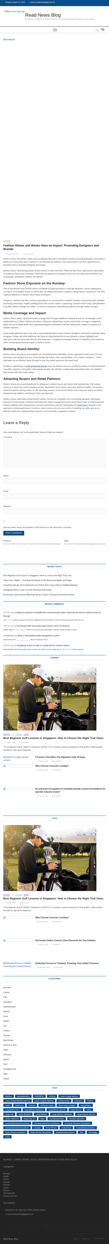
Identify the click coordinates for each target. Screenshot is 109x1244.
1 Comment (56, 944)
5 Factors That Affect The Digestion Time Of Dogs (60, 757)
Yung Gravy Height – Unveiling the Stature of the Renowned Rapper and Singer (37, 580)
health (7, 1105)
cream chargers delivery (44, 1100)
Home (76, 1239)
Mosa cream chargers (67, 1105)
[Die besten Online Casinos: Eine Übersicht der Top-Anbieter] (18, 949)
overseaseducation (56, 1118)
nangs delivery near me (86, 1114)
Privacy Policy (99, 1238)
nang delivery (86, 1105)
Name (6, 476)
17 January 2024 (42, 944)
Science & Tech (9, 1045)
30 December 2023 (43, 967)
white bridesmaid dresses (36, 366)
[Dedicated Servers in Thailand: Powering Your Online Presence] (18, 965)
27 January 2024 (42, 796)
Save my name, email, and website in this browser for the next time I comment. (37, 527)
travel (7, 1136)
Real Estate (8, 1040)
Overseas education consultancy (47, 1123)
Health (6, 1021)
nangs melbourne (11, 1118)
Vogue (6, 1079)
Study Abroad (51, 1127)
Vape (5, 1074)
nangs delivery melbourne (62, 1114)
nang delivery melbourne (34, 1109)
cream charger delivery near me (17, 1100)
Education (7, 1002)
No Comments (28, 254)
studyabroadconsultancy (85, 1127)
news (42, 1118)
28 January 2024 (42, 770)
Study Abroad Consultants (41, 1132)
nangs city (9, 1114)
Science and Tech (10, 1196)
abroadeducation (23, 1096)
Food (5, 1016)
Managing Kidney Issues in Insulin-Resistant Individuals (27, 590)
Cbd (5, 997)
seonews (37, 1127)
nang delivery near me (57, 1109)
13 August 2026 (10, 742)
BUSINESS (39, 1096)
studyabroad (66, 1127)
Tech (5, 1064)
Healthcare (19, 1105)
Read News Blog (43, 15)
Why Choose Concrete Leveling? (52, 766)
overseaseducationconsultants (17, 1127)
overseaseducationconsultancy (17, 1123)
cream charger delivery (69, 1096)
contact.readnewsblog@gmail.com (42, 2)
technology (93, 1132)
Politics (6, 1031)
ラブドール (8, 613)
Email (6, 491)
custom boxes (63, 1100)
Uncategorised (9, 1069)
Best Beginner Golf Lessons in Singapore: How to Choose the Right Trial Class (37, 576)
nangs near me (29, 1118)
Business (6, 734)
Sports (6, 1059)
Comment (8, 437)
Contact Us (86, 1239)
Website (7, 506)
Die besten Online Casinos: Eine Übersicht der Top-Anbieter (65, 940)
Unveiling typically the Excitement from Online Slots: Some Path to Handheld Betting (40, 585)
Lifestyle (32, 1105)
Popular (18, 734)
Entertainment (9, 1007)
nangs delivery (41, 1114)
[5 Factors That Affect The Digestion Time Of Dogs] (18, 759)
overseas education (76, 1118)
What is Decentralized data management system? (38, 636)
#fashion (8, 1096)
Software (7, 1055)
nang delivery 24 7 (12, 1109)
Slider (26, 734)
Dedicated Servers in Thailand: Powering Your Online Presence (67, 963)
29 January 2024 (42, 761)
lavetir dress (82, 405)
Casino (6, 992)
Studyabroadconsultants (65, 1132)
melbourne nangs (46, 1105)
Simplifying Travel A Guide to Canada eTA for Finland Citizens (43, 646)
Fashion (6, 241)
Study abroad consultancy (15, 1132)
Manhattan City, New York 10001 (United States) (25, 1210)
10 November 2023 (12, 254)
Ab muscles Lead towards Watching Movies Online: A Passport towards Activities (38, 595)
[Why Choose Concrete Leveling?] (18, 775)
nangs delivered (24, 1114)
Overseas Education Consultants (77, 1123)
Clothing (52, 1096)
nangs (88, 1109)
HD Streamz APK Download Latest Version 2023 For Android (43, 626)
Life (12, 734)
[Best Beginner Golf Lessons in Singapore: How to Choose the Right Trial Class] (54, 697)
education (78, 1100)
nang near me (76, 1109)
